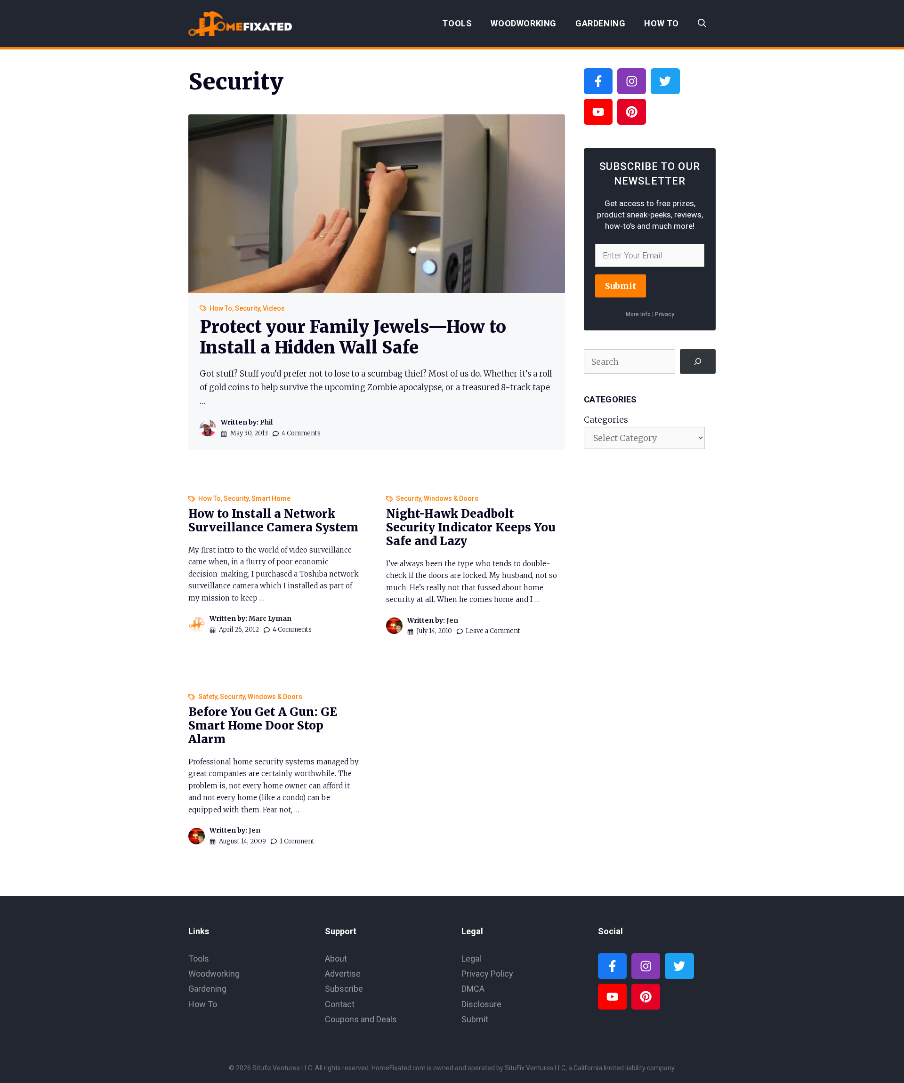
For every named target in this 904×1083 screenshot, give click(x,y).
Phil (266, 422)
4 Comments (301, 433)
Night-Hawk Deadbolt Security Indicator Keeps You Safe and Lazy (471, 527)
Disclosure (481, 1004)
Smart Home (271, 498)
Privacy (664, 314)
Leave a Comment (493, 631)
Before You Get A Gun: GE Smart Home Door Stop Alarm (262, 725)
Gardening (600, 23)
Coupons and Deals (361, 1019)
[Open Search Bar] (702, 23)
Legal (471, 958)
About (336, 958)
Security (247, 308)
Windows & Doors (451, 498)
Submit (620, 286)
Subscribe (344, 989)
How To (661, 23)
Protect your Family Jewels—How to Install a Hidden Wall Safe (353, 337)
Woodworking (524, 23)
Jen (452, 620)
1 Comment (297, 841)
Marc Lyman (270, 618)
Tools (457, 23)
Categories (606, 419)
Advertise (343, 974)
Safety (207, 696)
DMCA (472, 989)
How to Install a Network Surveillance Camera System (273, 520)
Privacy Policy (487, 974)
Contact (340, 1004)
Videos (274, 308)
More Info (638, 314)
